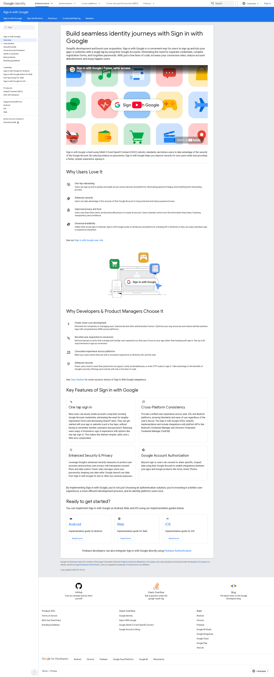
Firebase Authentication (177, 550)
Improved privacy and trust (88, 209)
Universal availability (85, 223)
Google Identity (126, 616)
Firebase (200, 625)
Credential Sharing (71, 18)
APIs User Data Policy (51, 620)
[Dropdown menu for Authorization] (75, 3)
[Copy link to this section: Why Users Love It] (106, 172)
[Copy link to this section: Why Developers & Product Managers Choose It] (167, 311)
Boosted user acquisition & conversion (94, 337)
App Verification (35, 18)
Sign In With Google (127, 620)
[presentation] (137, 37)
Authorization (65, 3)
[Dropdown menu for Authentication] (52, 3)
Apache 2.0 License (198, 562)
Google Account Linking (129, 629)
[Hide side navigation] (34, 672)
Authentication (42, 3)
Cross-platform (89, 3)
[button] (18, 43)
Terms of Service (49, 616)
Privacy (53, 671)
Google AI (143, 659)
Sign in (267, 3)
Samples (90, 18)
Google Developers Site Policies (86, 565)
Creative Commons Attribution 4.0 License (138, 562)
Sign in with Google (15, 12)
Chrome (200, 620)
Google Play (202, 643)
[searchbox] (19, 27)
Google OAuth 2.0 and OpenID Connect (136, 625)
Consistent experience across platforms (95, 351)
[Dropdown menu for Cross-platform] (100, 3)
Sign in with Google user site (88, 240)
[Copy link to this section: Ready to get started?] (114, 502)
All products (159, 659)
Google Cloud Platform (123, 659)
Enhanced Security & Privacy (90, 455)
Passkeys (52, 18)
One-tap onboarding (84, 183)
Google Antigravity (205, 634)
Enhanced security (84, 197)
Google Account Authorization (165, 455)
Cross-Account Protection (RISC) (122, 3)
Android (75, 524)
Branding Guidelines (51, 625)
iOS (168, 524)
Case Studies (77, 379)
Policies (147, 3)
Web (120, 524)
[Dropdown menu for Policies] (154, 3)
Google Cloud (202, 638)
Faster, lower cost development (90, 322)
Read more (77, 538)
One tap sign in (80, 407)
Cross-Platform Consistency (163, 407)
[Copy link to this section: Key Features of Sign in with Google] (142, 390)
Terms (45, 671)
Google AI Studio (204, 629)
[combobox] (224, 3)
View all (200, 648)
